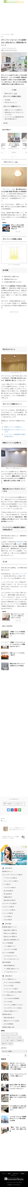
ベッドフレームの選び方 (8, 910)
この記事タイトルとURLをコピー (15, 803)
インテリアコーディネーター (10, 50)
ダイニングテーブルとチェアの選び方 (12, 874)
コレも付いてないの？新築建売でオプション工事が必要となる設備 (18, 1118)
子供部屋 (20, 1040)
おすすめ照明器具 (8, 1024)
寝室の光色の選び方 (9, 1017)
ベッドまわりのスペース (10, 972)
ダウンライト (6, 189)
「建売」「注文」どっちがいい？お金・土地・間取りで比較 (18, 1129)
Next (25, 144)
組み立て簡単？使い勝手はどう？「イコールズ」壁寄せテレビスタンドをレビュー (18, 1086)
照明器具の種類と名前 (8, 1027)
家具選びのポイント (7, 871)
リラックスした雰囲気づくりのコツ (13, 1005)
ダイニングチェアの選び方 (11, 881)
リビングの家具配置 (7, 943)
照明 (3, 818)
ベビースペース (16, 1037)
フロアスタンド (20, 542)
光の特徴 (7, 100)
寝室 (4, 1043)
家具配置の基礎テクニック (9, 927)
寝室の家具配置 (6, 962)
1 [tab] (12, 156)
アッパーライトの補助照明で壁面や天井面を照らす (14, 118)
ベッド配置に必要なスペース (11, 968)
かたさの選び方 (8, 919)
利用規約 (22, 1173)
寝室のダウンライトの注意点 (11, 1021)
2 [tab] (13, 156)
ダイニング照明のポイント (9, 979)
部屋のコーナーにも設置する (13, 110)
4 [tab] (16, 156)
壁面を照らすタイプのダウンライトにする (14, 113)
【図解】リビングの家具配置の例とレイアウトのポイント (17, 633)
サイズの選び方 (8, 916)
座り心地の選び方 (8, 890)
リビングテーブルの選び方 (9, 903)
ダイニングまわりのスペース (11, 959)
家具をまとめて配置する (10, 936)
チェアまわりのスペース (10, 956)
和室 (12, 1040)
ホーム (3, 1173)
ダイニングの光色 (8, 985)
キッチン (5, 1034)
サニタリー (13, 1034)
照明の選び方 (7, 976)
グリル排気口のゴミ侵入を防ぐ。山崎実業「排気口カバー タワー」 (18, 1108)
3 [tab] (15, 156)
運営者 (9, 1173)
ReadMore (14, 152)
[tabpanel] (14, 144)
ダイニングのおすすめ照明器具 (12, 982)
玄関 (10, 1043)
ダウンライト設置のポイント (12, 106)
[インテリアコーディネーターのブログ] (14, 2)
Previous (2, 144)
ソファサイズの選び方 (10, 887)
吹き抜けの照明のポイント (11, 1011)
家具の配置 (6, 924)
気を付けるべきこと (11, 102)
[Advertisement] (14, 18)
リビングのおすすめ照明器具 (11, 998)
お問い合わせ (15, 1173)
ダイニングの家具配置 (8, 952)
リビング (5, 820)
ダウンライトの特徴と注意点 (12, 96)
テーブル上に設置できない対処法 (13, 992)
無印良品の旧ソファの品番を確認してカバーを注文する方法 (18, 1097)
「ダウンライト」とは (10, 93)
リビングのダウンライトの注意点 (13, 1008)
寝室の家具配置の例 (9, 965)
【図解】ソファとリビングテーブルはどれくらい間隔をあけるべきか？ (17, 644)
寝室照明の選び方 (7, 1014)
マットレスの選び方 (7, 913)
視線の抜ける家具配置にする (11, 939)
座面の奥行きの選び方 (10, 900)
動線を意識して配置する (10, 930)
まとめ (5, 123)
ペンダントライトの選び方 (11, 989)
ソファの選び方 (6, 884)
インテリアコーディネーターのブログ (14, 1182)
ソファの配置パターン (10, 946)
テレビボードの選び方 (8, 906)
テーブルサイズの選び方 (10, 878)
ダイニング (5, 1037)
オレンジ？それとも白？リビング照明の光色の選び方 (14, 145)
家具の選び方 (7, 868)
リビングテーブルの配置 (10, 949)
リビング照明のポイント (8, 995)
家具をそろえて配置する (10, 933)
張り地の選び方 (8, 894)
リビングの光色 (8, 1001)
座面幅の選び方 (8, 897)
